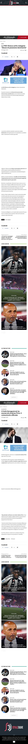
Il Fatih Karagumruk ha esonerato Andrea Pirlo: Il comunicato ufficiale (21, 237)
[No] (26, 739)
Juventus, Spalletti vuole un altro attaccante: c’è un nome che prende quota (14, 327)
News (4, 41)
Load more (13, 397)
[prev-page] (2, 332)
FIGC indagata (8, 219)
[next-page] (4, 332)
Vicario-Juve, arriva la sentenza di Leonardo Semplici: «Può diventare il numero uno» (18, 382)
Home (1, 41)
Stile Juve (13, 267)
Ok (14, 741)
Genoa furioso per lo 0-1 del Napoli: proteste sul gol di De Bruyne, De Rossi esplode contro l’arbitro (14, 299)
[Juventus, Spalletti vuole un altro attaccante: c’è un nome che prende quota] (14, 316)
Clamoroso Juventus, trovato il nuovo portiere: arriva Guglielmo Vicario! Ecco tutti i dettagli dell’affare (18, 391)
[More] (17, 56)
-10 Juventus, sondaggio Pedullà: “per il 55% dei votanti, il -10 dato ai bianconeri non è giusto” (7, 238)
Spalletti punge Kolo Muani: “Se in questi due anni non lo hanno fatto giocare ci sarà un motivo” (14, 271)
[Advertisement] (14, 21)
